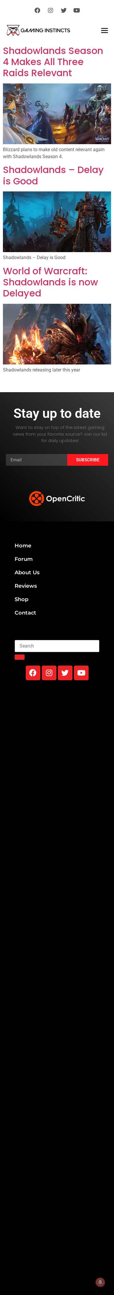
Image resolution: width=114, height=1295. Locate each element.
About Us (27, 572)
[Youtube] (77, 10)
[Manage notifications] (100, 1282)
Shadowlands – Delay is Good (53, 175)
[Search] (20, 657)
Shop (21, 599)
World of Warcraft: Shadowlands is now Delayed (50, 282)
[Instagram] (50, 10)
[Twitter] (64, 10)
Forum (24, 559)
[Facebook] (37, 10)
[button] (57, 476)
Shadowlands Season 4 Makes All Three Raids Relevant (53, 62)
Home (23, 545)
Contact (25, 613)
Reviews (26, 586)
